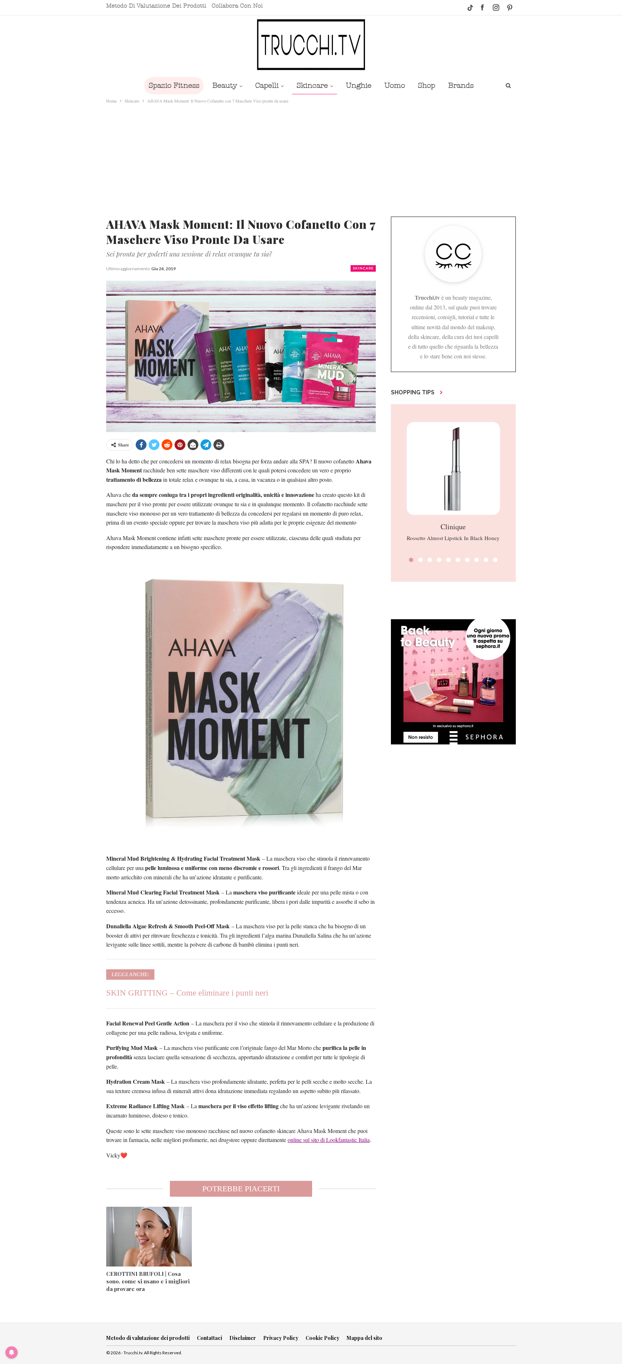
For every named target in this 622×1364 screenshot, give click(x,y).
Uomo (394, 85)
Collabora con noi (237, 6)
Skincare (312, 85)
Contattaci (209, 1337)
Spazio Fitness (174, 85)
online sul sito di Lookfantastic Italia (329, 1139)
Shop (426, 85)
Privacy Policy (280, 1337)
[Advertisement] (311, 158)
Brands (461, 85)
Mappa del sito (364, 1337)
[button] (411, 560)
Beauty (224, 85)
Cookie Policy (322, 1337)
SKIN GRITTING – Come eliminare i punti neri (187, 992)
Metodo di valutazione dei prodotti (156, 6)
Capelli (267, 85)
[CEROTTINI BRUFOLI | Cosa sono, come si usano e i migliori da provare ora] (149, 1236)
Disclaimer (242, 1337)
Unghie (358, 85)
